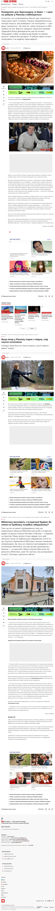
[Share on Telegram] (3, 100)
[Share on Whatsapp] (3, 97)
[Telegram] (53, 901)
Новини (4, 9)
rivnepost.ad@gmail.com (16, 842)
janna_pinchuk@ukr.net (24, 840)
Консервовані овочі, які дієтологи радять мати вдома (47, 316)
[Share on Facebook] (3, 91)
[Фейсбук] (45, 901)
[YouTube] (49, 901)
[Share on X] (3, 94)
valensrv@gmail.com (22, 837)
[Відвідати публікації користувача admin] (3, 48)
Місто (35, 312)
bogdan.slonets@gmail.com (22, 839)
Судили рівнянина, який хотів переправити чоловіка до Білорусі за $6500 (29, 291)
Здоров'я (44, 312)
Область (8, 312)
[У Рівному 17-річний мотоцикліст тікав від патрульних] (34, 309)
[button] (2, 1)
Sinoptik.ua (47, 404)
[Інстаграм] (51, 901)
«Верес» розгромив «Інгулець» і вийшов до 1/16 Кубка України (26, 283)
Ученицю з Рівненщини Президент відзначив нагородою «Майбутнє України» (30, 288)
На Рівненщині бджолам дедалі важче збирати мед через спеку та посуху (29, 286)
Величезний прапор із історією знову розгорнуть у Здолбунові (26, 281)
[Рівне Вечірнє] (12, 1)
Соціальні (18, 312)
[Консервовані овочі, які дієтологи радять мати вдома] (48, 309)
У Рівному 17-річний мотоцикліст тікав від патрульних (33, 316)
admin (7, 48)
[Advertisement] (31, 163)
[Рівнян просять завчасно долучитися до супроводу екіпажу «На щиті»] (7, 309)
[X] (47, 901)
